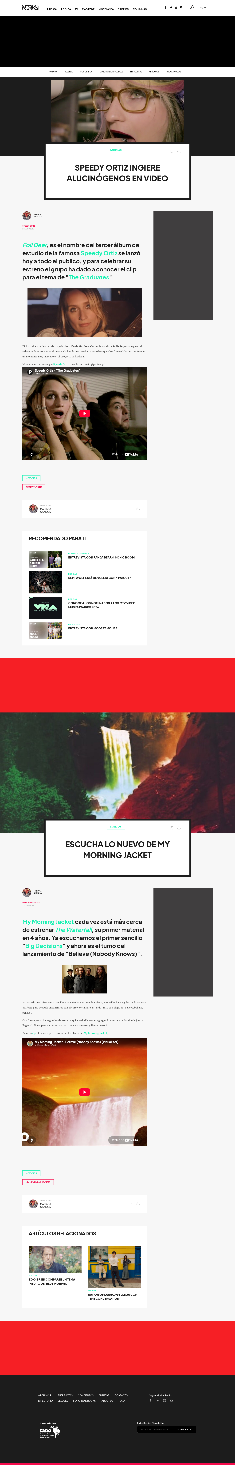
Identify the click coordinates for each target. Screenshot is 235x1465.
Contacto (121, 1395)
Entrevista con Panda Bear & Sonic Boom (101, 557)
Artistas (104, 1395)
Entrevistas (136, 72)
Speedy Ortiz (28, 226)
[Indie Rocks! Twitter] (171, 7)
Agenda (66, 9)
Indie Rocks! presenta (78, 553)
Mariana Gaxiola (38, 215)
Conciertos (86, 72)
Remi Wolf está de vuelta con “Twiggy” (99, 578)
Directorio (45, 1400)
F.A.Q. (121, 1400)
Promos (123, 9)
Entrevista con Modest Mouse (92, 628)
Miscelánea (106, 9)
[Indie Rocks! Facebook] (165, 7)
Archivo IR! (45, 1395)
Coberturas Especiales (111, 72)
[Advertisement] (117, 41)
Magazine (88, 9)
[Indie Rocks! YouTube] (181, 7)
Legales (63, 1400)
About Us (107, 1400)
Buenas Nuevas (173, 72)
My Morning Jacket (31, 903)
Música (52, 9)
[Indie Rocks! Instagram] (176, 7)
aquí (34, 1033)
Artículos (154, 72)
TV (76, 9)
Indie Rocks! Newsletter (150, 1423)
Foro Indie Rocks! (84, 1400)
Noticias (53, 72)
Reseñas (69, 72)
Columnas (140, 9)
